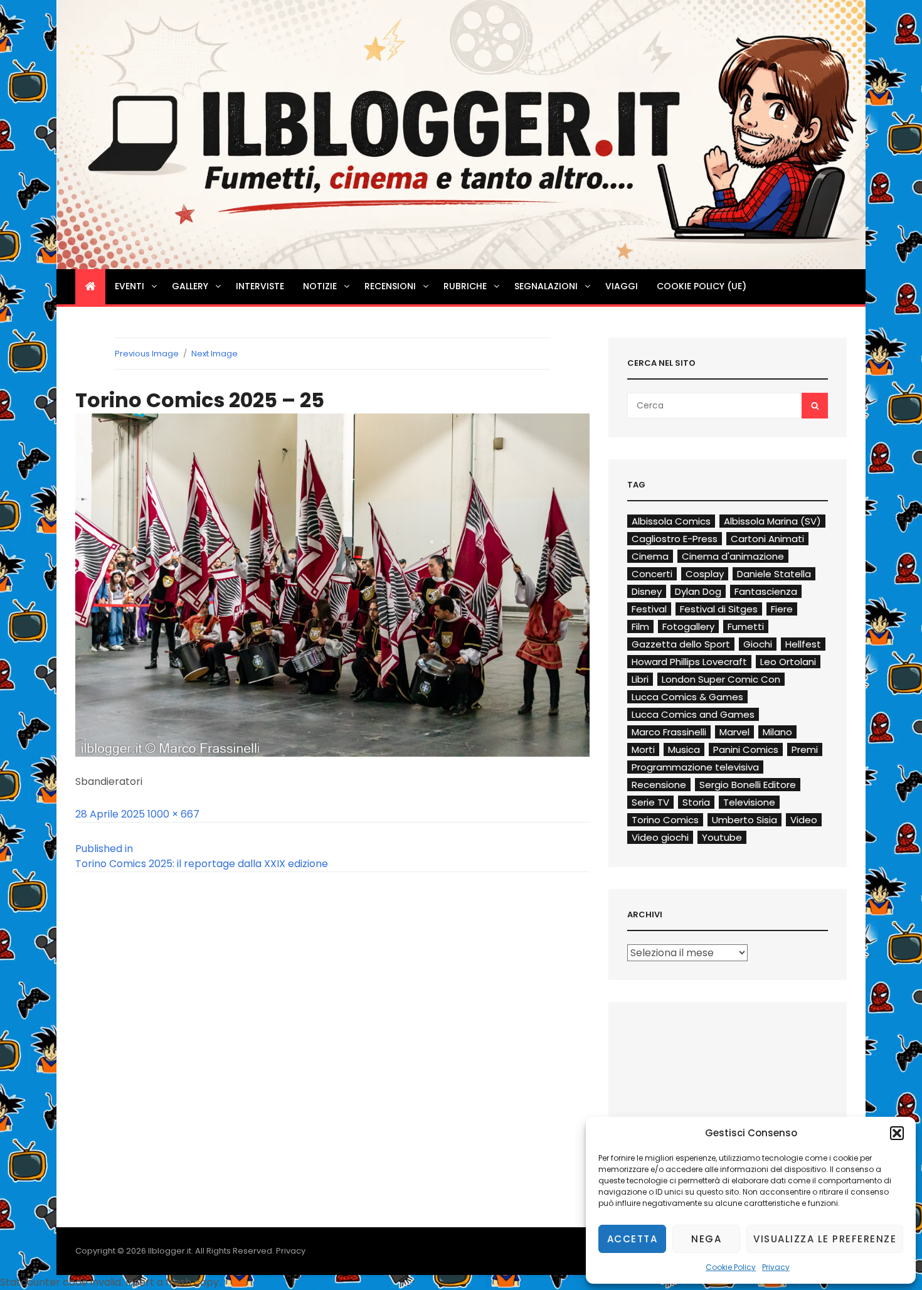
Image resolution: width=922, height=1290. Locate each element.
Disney (647, 591)
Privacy (776, 1267)
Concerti (652, 573)
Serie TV (650, 802)
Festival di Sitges (719, 609)
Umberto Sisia (744, 819)
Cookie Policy (731, 1267)
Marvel (734, 731)
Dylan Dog (698, 591)
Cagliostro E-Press (675, 538)
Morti (643, 749)
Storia (696, 802)
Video (803, 819)
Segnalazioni (546, 286)
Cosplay (705, 573)
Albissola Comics (671, 521)
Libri (640, 679)
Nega (706, 1238)
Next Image (214, 354)
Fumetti (746, 626)
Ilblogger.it (169, 1251)
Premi (805, 749)
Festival (649, 609)
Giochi (757, 644)
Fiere (782, 609)
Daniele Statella (774, 573)
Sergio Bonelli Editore (747, 784)
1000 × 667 (173, 814)
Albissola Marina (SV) (772, 521)
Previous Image (147, 354)
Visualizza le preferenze (824, 1238)
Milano (777, 731)
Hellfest (803, 644)
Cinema (650, 556)
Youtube (722, 837)
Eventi (129, 286)
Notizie (320, 286)
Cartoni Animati (767, 538)
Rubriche (465, 286)
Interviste (260, 286)
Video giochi (660, 837)
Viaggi (621, 286)
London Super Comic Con (721, 679)
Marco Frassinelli (669, 731)
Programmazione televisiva (695, 767)
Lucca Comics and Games (693, 714)
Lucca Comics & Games (687, 696)
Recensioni (390, 286)
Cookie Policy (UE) (701, 286)
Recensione (659, 784)
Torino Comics (665, 819)
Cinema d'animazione (733, 556)
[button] (897, 1133)
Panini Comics (745, 749)
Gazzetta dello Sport (681, 644)
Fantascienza (765, 591)
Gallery (190, 286)
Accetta (632, 1238)
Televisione (749, 802)
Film (640, 626)
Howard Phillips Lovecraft (689, 661)
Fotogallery (688, 626)
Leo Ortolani (788, 661)
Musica (684, 749)
